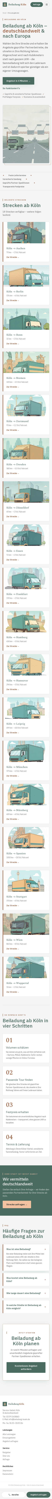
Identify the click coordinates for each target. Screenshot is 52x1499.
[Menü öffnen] (46, 4)
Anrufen (15, 1495)
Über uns (6, 1456)
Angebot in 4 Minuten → (18, 81)
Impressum (7, 1470)
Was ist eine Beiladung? (26, 1249)
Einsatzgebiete (9, 1438)
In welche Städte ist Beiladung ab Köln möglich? (26, 1307)
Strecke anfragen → (16, 1204)
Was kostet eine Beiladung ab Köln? (26, 1279)
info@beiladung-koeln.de (19, 1419)
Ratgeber (7, 1452)
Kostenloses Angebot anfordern (26, 1367)
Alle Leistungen (9, 1434)
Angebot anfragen (10, 1441)
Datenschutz (8, 1474)
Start (5, 13)
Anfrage (36, 4)
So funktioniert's (11, 88)
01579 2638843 (12, 1416)
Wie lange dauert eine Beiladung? (26, 1293)
